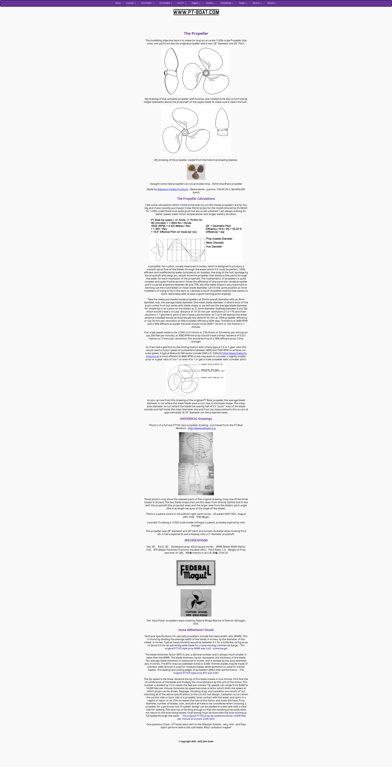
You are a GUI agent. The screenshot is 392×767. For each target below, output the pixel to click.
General (271, 3)
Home (118, 3)
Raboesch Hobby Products (172, 189)
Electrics (256, 3)
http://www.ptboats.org (202, 428)
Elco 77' (181, 3)
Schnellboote (225, 3)
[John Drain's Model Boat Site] (196, 12)
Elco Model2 (165, 3)
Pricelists (130, 3)
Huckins (209, 3)
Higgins (195, 3)
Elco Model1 (146, 3)
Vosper (242, 3)
